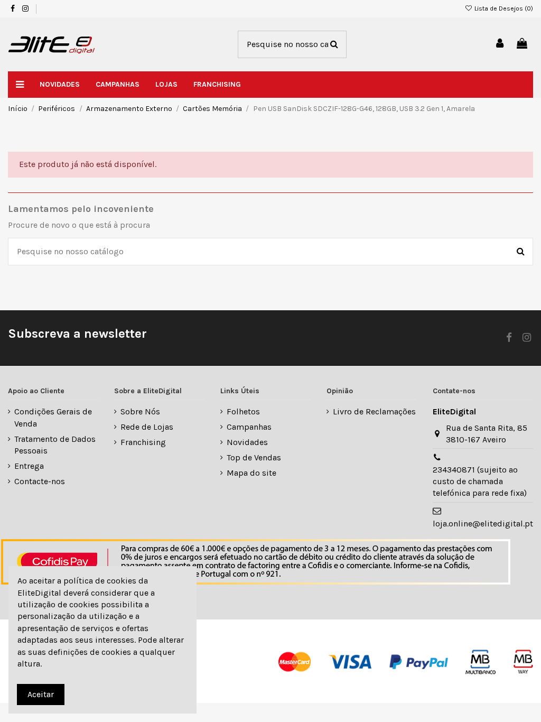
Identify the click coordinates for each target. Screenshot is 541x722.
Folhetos (243, 411)
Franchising (143, 442)
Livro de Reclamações (374, 411)
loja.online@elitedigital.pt (483, 524)
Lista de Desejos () (503, 8)
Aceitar (40, 694)
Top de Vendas (254, 457)
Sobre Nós (140, 411)
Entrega (29, 466)
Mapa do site (251, 473)
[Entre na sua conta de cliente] (500, 44)
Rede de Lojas (146, 427)
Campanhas (249, 427)
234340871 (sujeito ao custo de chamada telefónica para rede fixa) (480, 481)
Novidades (247, 442)
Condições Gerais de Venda (53, 417)
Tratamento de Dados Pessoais (55, 445)
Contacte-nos (39, 481)
